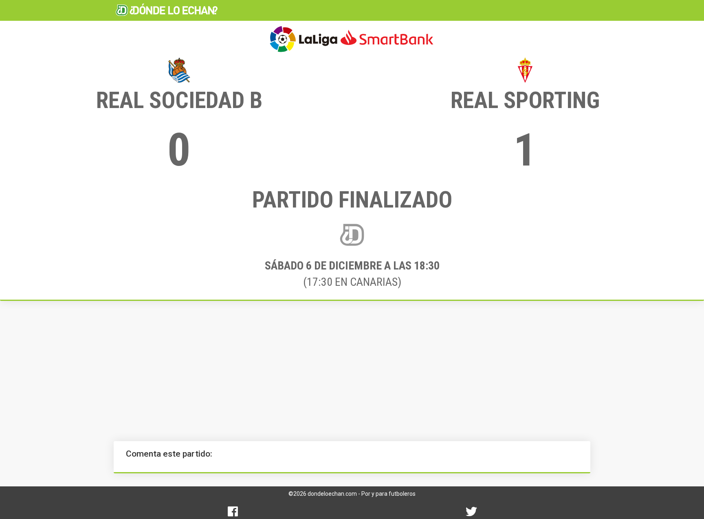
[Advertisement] (352, 371)
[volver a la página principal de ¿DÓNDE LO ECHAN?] (167, 10)
